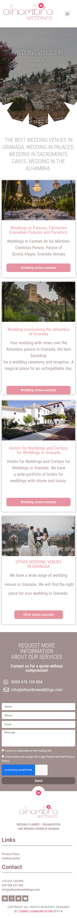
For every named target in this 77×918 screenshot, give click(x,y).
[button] (67, 14)
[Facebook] (5, 898)
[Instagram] (12, 898)
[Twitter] (18, 898)
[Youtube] (25, 898)
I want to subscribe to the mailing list (28, 750)
